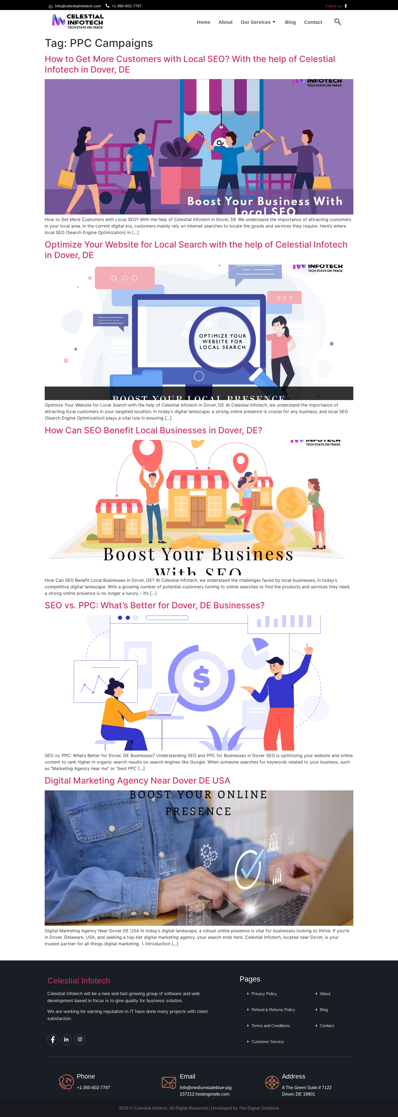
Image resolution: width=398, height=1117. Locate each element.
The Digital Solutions (259, 1108)
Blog (290, 22)
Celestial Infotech (78, 980)
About (225, 22)
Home (203, 22)
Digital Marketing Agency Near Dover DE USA (137, 780)
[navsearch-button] (337, 22)
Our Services (256, 22)
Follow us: (334, 6)
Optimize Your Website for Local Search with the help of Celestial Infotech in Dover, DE (196, 249)
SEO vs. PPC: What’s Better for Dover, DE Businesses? (155, 605)
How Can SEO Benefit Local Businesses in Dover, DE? (153, 430)
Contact (313, 22)
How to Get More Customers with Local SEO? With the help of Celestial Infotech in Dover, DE (190, 64)
